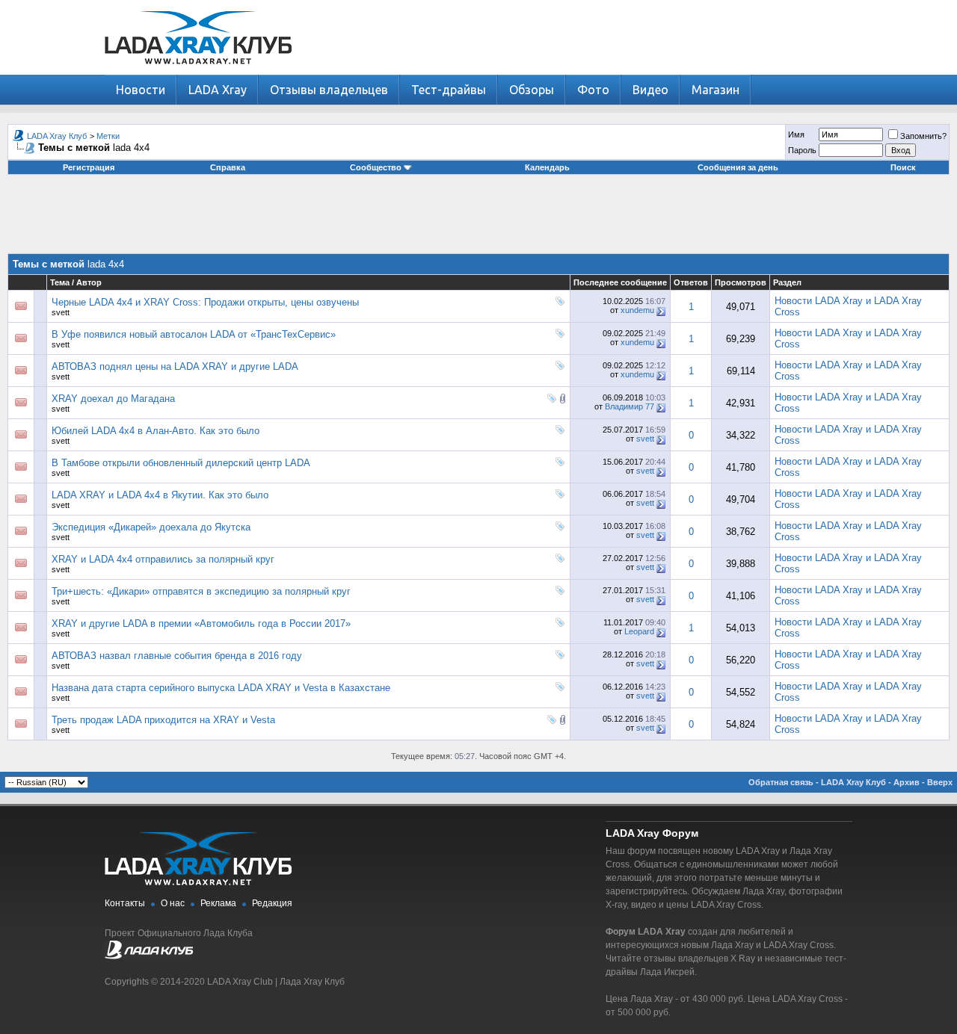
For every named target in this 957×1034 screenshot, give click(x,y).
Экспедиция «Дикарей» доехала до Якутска (151, 527)
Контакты (125, 903)
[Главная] (198, 71)
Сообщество (375, 167)
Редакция (272, 903)
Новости (140, 89)
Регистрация (88, 167)
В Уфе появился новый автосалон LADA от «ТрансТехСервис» (194, 334)
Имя (796, 134)
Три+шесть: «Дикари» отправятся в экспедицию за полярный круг (201, 591)
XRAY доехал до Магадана (113, 398)
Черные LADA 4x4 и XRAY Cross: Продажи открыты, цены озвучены (205, 302)
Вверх (940, 782)
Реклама (218, 903)
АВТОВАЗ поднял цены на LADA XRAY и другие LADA (175, 366)
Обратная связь (780, 782)
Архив (906, 782)
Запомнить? (923, 135)
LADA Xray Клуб (57, 135)
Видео (650, 89)
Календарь (547, 167)
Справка (227, 167)
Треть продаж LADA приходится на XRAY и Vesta (163, 719)
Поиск (903, 167)
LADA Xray (217, 89)
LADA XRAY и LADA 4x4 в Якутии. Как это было (160, 495)
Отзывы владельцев (329, 89)
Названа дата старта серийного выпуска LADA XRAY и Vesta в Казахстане (221, 687)
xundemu (637, 310)
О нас (173, 903)
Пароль (802, 150)
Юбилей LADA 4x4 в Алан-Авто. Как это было (155, 430)
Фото (593, 89)
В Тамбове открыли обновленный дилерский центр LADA (181, 462)
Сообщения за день (738, 167)
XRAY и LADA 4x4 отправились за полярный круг (163, 559)
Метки (108, 135)
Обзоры (531, 89)
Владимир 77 (629, 406)
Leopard (639, 631)
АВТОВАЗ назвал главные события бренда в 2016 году (177, 655)
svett (61, 312)
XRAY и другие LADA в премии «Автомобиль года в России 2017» (201, 623)
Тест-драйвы (448, 89)
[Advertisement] (478, 219)
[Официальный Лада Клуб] (149, 956)
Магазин (715, 89)
